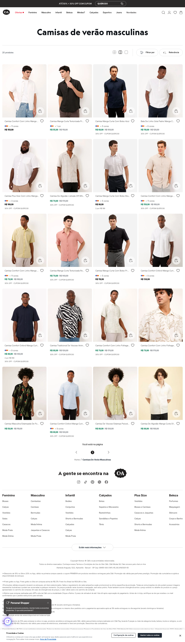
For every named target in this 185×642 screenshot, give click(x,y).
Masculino (46, 12)
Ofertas (18, 12)
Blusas (5, 501)
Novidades (131, 12)
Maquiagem (174, 507)
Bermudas (35, 512)
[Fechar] (180, 635)
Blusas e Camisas (142, 507)
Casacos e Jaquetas (143, 512)
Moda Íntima (8, 536)
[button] (163, 12)
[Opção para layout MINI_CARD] (114, 52)
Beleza (69, 12)
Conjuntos (70, 507)
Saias (4, 518)
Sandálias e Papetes (108, 518)
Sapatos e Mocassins (109, 507)
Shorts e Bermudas (74, 518)
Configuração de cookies (124, 635)
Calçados (94, 12)
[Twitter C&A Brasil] (99, 482)
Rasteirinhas (104, 512)
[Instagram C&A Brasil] (78, 482)
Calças (5, 507)
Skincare (173, 512)
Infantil (59, 12)
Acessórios (174, 524)
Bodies (68, 501)
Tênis (101, 524)
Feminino (32, 12)
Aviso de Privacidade (48, 639)
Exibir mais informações (90, 547)
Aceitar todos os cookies (150, 635)
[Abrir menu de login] (169, 12)
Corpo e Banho (176, 518)
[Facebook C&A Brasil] (106, 482)
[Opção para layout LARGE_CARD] (126, 52)
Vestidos (6, 512)
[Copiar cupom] (122, 3)
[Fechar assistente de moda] (48, 603)
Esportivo (107, 12)
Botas (101, 501)
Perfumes (173, 501)
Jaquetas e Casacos (40, 530)
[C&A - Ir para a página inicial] (6, 12)
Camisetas (36, 501)
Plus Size (140, 495)
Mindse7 (81, 12)
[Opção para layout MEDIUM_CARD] (120, 52)
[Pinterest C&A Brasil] (92, 482)
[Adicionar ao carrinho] (40, 111)
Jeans (119, 12)
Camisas (35, 507)
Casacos (6, 524)
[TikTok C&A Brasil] (85, 482)
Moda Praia (7, 530)
